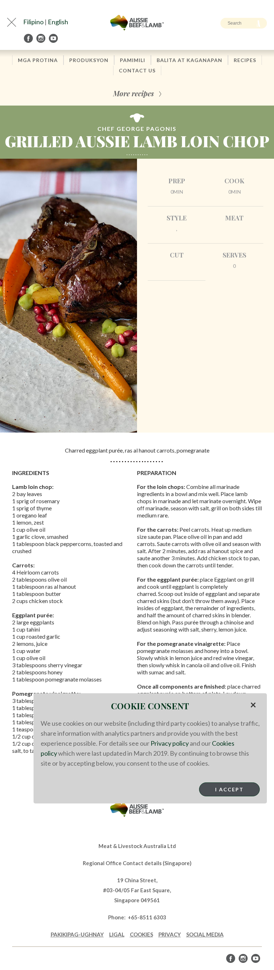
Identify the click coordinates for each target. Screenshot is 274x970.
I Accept (229, 789)
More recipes (133, 93)
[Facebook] (29, 38)
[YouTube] (54, 38)
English (58, 22)
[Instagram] (41, 38)
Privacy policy (170, 743)
